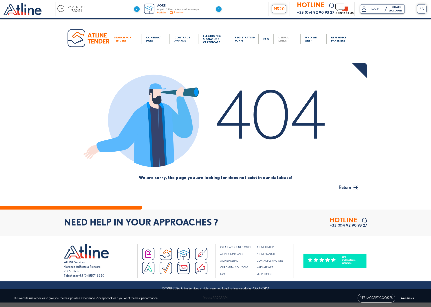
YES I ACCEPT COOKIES (376, 298)
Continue (407, 298)
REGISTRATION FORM (245, 39)
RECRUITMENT (265, 274)
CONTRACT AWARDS (182, 39)
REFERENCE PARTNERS (339, 39)
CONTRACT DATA (154, 39)
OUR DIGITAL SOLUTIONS (234, 267)
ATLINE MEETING (229, 261)
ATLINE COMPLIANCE (232, 254)
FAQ (266, 39)
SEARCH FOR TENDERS (122, 39)
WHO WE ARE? (311, 39)
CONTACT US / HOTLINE (270, 261)
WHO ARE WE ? (265, 267)
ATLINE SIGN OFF (266, 254)
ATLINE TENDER (265, 247)
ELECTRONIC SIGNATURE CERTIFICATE (212, 39)
